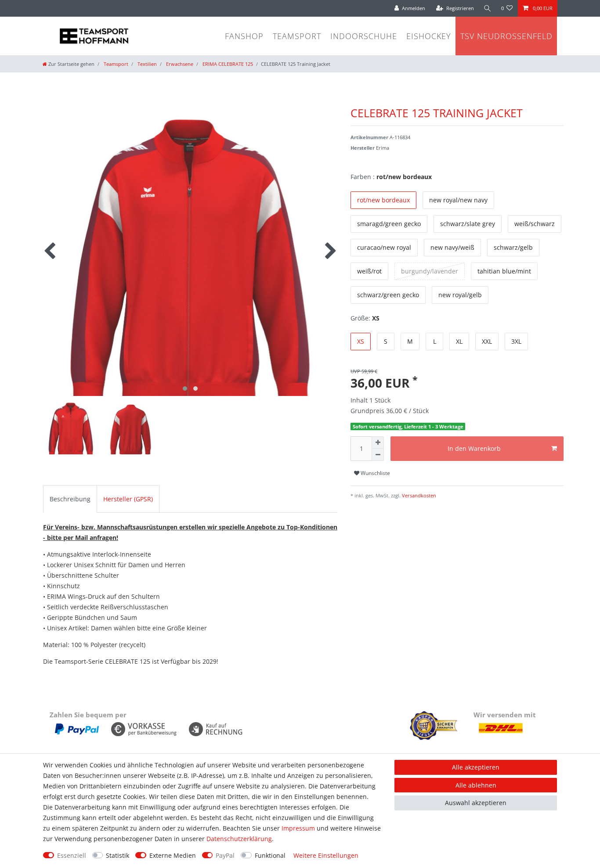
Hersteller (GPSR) (128, 499)
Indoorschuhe (363, 36)
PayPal (225, 855)
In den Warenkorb (474, 448)
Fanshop (244, 36)
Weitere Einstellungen (325, 855)
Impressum (298, 828)
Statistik (117, 855)
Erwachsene (179, 64)
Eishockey (428, 36)
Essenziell (71, 855)
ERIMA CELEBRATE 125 (227, 64)
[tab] (70, 498)
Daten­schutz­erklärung (239, 839)
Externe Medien (172, 855)
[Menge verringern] (378, 455)
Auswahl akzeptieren (475, 803)
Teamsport (297, 36)
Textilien (146, 64)
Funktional (270, 855)
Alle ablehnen (475, 785)
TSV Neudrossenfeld (506, 36)
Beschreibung (70, 499)
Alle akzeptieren (475, 767)
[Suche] (487, 8)
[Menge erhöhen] (378, 442)
